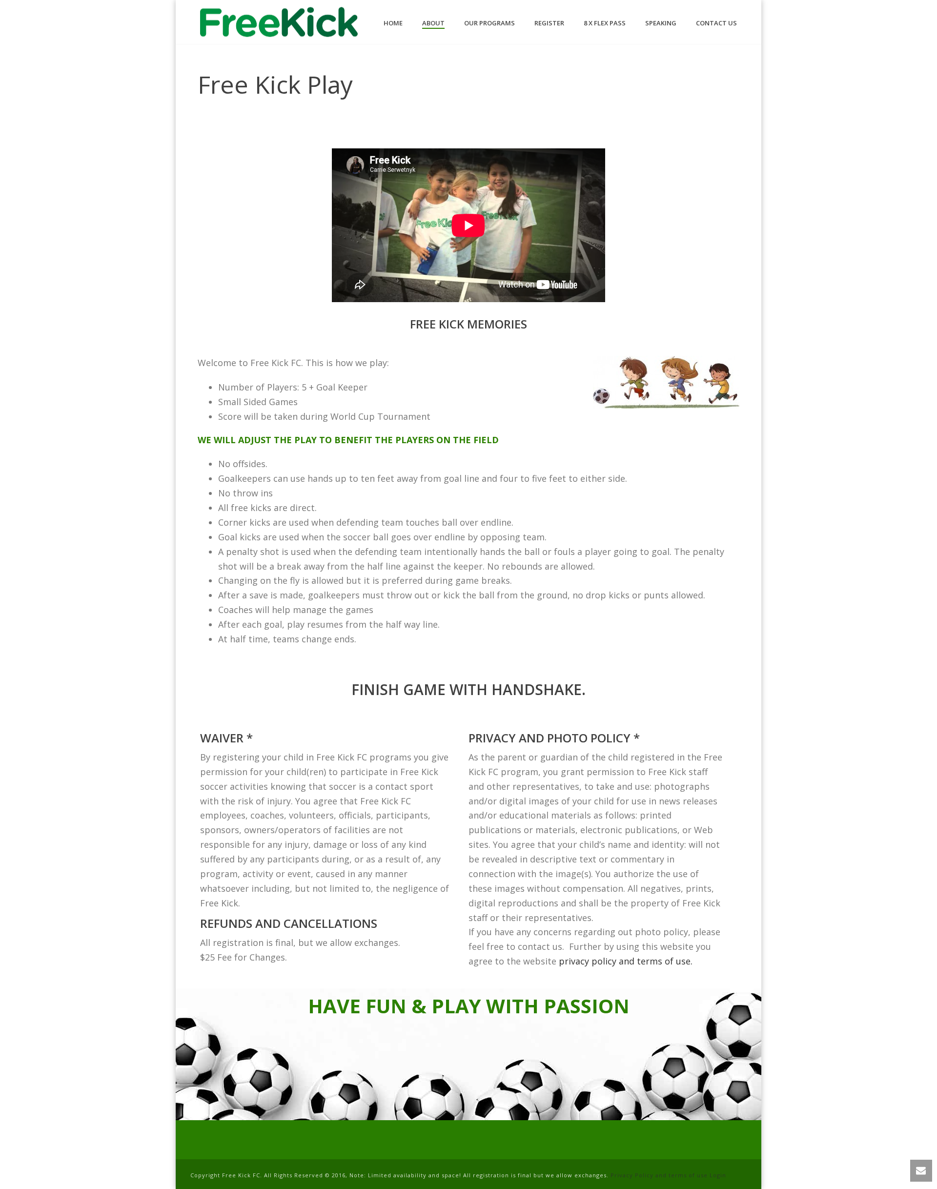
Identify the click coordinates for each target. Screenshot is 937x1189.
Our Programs (489, 23)
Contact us (716, 23)
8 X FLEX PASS (605, 23)
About (433, 23)
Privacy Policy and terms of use (659, 1175)
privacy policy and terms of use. (626, 961)
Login (718, 1175)
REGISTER (549, 23)
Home (393, 23)
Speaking (660, 23)
